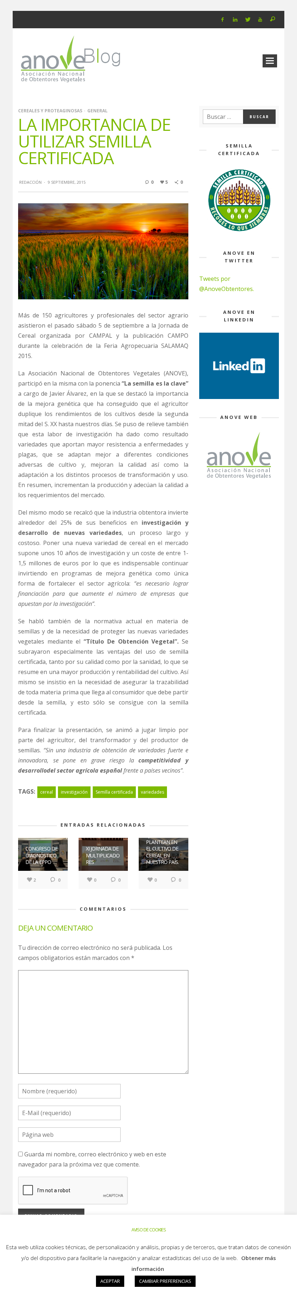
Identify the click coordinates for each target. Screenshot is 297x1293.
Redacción (30, 182)
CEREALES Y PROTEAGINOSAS (50, 111)
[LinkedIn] (235, 19)
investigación (74, 792)
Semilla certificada (114, 792)
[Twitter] (247, 19)
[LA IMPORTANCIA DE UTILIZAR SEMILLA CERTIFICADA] (103, 251)
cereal (46, 792)
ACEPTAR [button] (110, 1281)
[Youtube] (260, 19)
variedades (152, 792)
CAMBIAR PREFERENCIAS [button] (165, 1281)
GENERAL (97, 111)
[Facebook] (222, 19)
